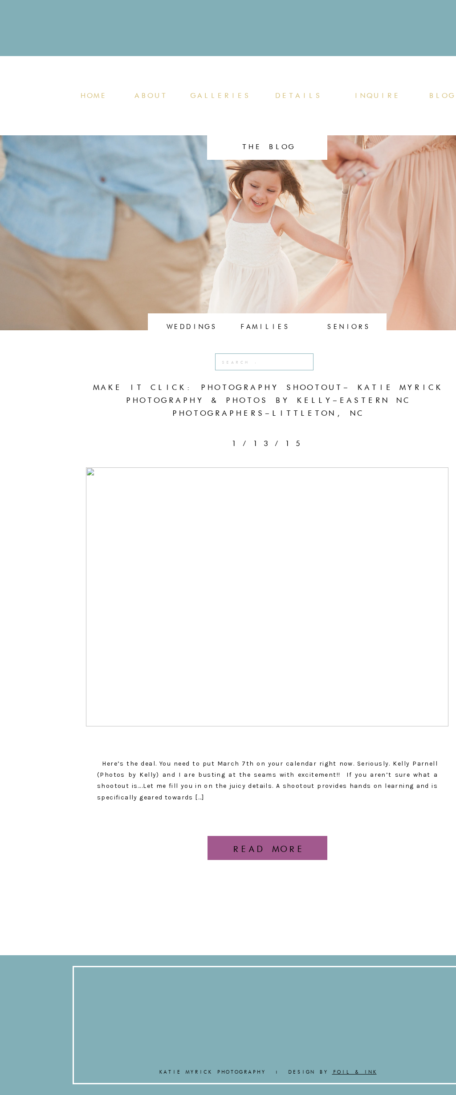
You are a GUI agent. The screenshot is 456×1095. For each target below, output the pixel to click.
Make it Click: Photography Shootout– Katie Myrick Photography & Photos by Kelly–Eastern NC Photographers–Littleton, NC (267, 400)
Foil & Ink (354, 1072)
